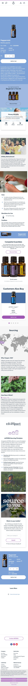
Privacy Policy (14, 684)
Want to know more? (14, 682)
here (13, 675)
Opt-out (14, 680)
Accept (14, 678)
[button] (9, 323)
